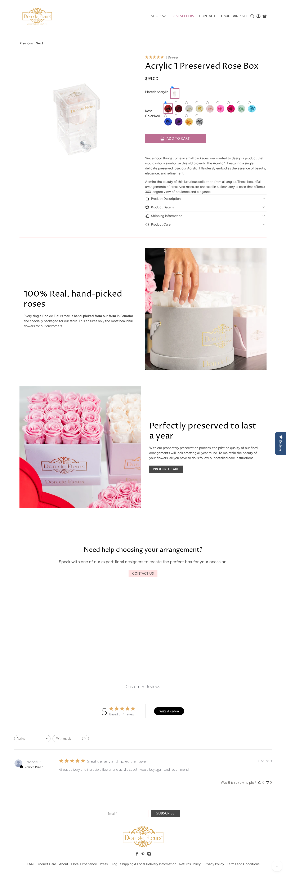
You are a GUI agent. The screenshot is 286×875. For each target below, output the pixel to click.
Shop (156, 16)
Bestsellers (182, 16)
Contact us (143, 573)
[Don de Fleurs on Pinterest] (143, 855)
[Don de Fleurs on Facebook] (137, 855)
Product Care (166, 469)
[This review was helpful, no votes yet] (259, 782)
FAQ (30, 864)
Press (104, 864)
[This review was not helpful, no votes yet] (267, 782)
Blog (114, 864)
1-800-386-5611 (233, 16)
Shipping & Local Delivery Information (148, 864)
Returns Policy (190, 864)
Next (39, 43)
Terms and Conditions (243, 864)
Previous (26, 43)
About (63, 864)
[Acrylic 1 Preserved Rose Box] (80, 115)
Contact (207, 16)
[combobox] (32, 738)
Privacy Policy (214, 864)
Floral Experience (84, 864)
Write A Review (169, 711)
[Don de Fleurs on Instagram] (149, 855)
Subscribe (165, 813)
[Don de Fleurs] (37, 16)
